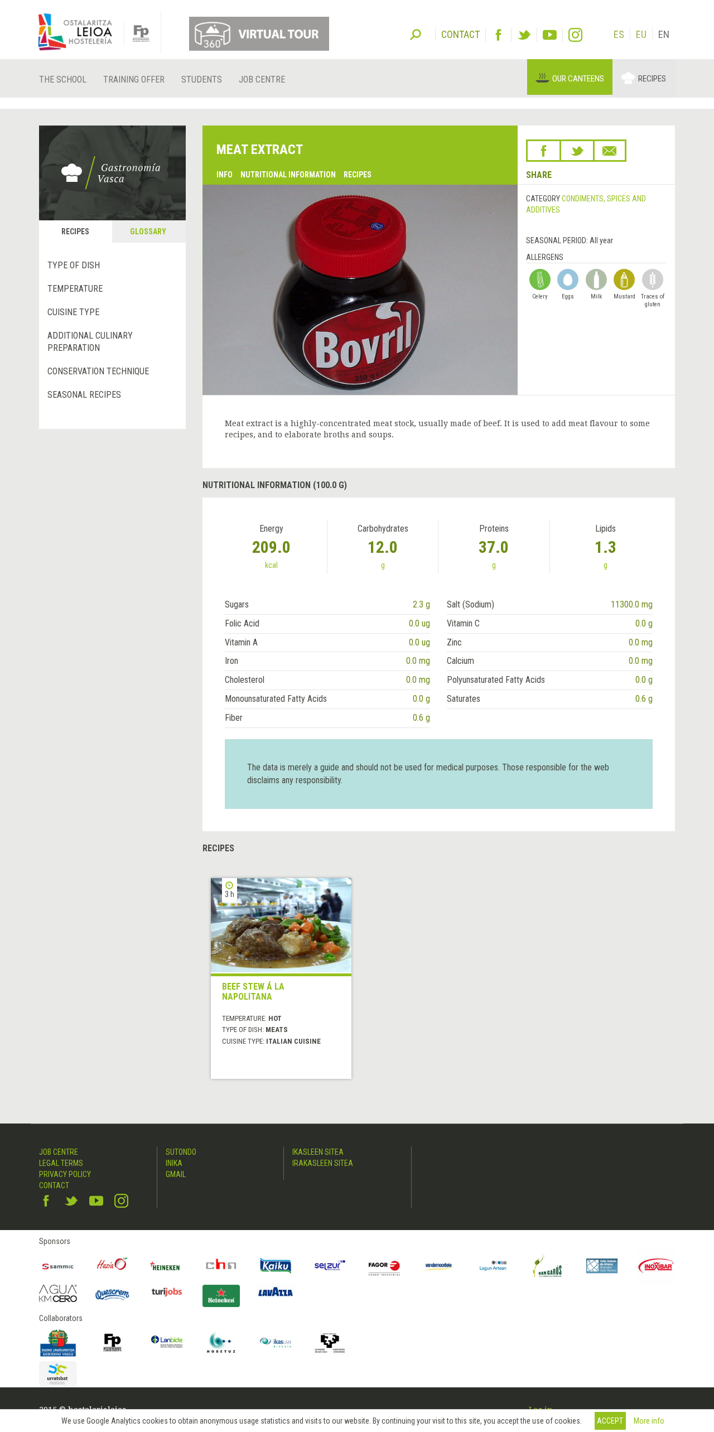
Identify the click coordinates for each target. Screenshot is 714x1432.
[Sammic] (58, 1266)
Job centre (262, 79)
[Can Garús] (548, 1266)
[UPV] (330, 1343)
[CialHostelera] (221, 1266)
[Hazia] (113, 1266)
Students (201, 79)
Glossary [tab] (148, 231)
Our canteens (578, 79)
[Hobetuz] (221, 1343)
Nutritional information (288, 174)
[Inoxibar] (657, 1266)
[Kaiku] (276, 1266)
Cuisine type (73, 312)
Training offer (134, 79)
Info (224, 174)
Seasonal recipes (84, 394)
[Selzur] (330, 1266)
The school (62, 79)
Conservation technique (98, 371)
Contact (54, 1185)
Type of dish (73, 265)
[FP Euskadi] (113, 1343)
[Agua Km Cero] (58, 1293)
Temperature (75, 288)
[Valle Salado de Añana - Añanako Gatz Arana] (602, 1266)
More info (649, 1420)
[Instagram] (575, 35)
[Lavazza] (276, 1290)
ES (619, 34)
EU (641, 34)
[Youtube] (550, 35)
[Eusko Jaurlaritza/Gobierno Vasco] (58, 1343)
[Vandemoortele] (439, 1266)
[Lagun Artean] (493, 1266)
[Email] (610, 150)
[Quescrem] (113, 1295)
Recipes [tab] (75, 231)
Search (415, 33)
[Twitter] (524, 35)
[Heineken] (167, 1266)
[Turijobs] (167, 1292)
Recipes (652, 79)
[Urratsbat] (58, 1374)
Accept (610, 1420)
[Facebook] (498, 35)
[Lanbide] (167, 1343)
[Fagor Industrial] (384, 1266)
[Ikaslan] (276, 1343)
